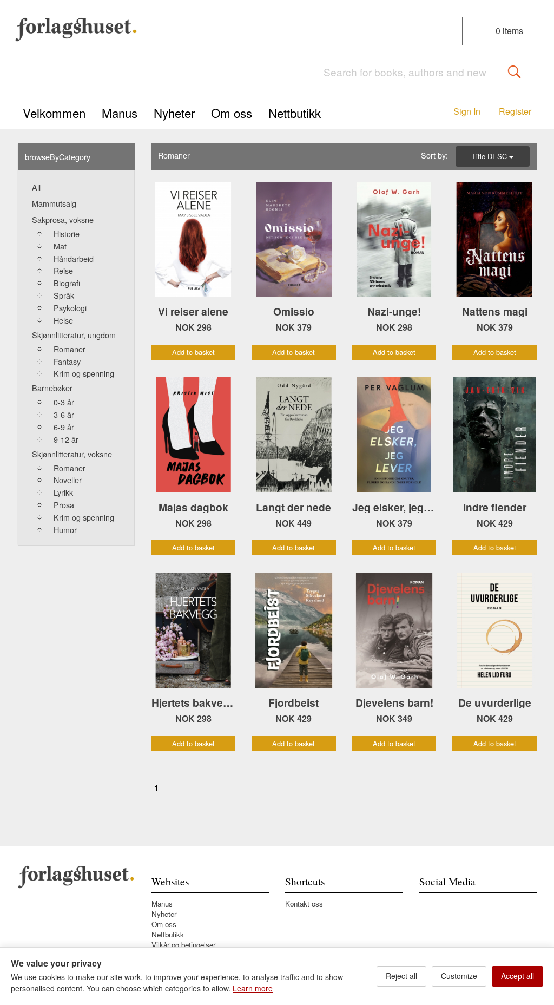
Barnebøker (52, 387)
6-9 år (64, 426)
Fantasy (67, 361)
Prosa (64, 504)
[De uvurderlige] (494, 630)
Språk (64, 295)
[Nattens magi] (494, 239)
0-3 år (64, 402)
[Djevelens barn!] (394, 630)
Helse (63, 320)
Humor (65, 529)
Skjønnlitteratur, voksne (72, 453)
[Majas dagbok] (193, 434)
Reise (63, 270)
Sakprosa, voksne (63, 219)
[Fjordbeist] (294, 630)
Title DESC (490, 156)
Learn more (253, 988)
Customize (459, 975)
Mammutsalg (54, 203)
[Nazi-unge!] (394, 239)
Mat (60, 246)
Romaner (69, 348)
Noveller (68, 479)
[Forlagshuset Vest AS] (76, 29)
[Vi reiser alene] (193, 239)
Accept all (517, 975)
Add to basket (193, 352)
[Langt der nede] (294, 434)
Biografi (67, 282)
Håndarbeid (74, 258)
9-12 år (66, 439)
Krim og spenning (84, 373)
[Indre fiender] (494, 434)
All (36, 187)
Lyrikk (63, 492)
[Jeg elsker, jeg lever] (394, 434)
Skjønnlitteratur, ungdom (74, 334)
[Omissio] (294, 239)
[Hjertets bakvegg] (193, 630)
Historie (67, 233)
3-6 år (64, 414)
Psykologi (70, 307)
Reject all (401, 975)
